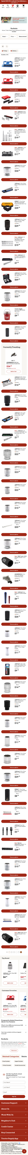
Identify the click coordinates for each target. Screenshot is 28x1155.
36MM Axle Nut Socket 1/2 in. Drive (21, 557)
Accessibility (11, 1145)
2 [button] (11, 952)
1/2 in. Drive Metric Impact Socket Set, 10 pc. (20, 149)
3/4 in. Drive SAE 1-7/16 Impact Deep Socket (21, 396)
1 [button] (9, 952)
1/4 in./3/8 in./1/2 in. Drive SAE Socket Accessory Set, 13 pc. (20, 131)
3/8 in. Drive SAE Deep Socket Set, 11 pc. (20, 113)
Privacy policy (4, 1143)
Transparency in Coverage (7, 1149)
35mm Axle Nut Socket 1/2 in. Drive (21, 934)
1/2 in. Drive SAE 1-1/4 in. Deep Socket (20, 737)
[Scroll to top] (24, 1151)
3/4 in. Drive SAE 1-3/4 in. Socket (20, 449)
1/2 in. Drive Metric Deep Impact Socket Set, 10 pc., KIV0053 (20, 59)
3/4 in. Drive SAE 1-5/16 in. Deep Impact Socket (20, 220)
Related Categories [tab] (10, 1056)
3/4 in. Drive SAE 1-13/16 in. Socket (20, 539)
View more (14, 1050)
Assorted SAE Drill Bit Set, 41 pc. (20, 310)
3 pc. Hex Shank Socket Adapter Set (20, 826)
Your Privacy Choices (13, 1143)
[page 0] (7, 952)
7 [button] (18, 952)
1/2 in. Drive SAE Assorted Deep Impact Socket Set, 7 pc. (20, 202)
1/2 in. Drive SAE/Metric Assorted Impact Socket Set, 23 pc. (20, 95)
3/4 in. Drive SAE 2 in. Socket (20, 879)
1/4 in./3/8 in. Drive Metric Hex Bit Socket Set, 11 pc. (20, 256)
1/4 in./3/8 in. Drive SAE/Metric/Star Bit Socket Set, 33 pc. (20, 239)
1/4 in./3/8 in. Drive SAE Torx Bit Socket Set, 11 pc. (21, 432)
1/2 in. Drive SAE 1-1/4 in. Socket (20, 754)
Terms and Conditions (6, 1144)
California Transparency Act (18, 1144)
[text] (14, 31)
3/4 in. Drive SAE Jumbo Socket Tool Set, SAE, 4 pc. (20, 274)
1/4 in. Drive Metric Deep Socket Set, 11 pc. (20, 184)
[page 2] (21, 952)
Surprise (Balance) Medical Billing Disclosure (11, 1148)
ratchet (20, 1043)
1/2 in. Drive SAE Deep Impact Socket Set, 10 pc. (20, 77)
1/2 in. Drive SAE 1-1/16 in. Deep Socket (20, 647)
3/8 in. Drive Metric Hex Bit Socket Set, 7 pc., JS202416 (20, 916)
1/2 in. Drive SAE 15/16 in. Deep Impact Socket (20, 328)
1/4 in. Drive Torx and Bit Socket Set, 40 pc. (20, 575)
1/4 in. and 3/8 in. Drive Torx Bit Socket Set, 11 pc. (20, 414)
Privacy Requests (20, 1151)
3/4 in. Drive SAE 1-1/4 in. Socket (20, 682)
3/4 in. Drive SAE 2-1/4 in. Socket (20, 166)
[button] (18, 3)
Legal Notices (4, 1145)
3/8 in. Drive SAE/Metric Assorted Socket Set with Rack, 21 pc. (21, 378)
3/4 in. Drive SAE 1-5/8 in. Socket (20, 291)
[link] (3, 30)
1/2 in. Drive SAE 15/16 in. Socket (20, 628)
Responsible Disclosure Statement (9, 1146)
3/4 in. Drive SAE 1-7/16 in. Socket (20, 503)
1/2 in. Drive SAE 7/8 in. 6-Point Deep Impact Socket (21, 790)
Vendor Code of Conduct (7, 1150)
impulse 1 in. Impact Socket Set (20, 844)
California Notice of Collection (8, 1151)
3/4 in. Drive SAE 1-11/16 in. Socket (20, 467)
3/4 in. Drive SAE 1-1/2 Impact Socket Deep (20, 701)
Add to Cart (13, 371)
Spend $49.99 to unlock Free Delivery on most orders (14, 1)
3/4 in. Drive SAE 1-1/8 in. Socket (20, 718)
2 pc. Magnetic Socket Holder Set (20, 593)
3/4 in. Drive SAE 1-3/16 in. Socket (20, 861)
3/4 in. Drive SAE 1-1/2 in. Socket (20, 485)
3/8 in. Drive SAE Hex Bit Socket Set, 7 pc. (20, 808)
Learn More (14, 2)
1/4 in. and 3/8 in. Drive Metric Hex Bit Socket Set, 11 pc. (20, 665)
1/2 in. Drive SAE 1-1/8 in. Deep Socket (20, 898)
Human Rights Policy (18, 1149)
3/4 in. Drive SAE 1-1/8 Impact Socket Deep (20, 611)
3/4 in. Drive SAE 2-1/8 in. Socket (20, 772)
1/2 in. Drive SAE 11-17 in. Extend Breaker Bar (20, 521)
